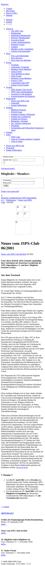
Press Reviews (16, 58)
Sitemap (9, 15)
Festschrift (15, 103)
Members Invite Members (21, 69)
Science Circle (16, 80)
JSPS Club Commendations (22, 92)
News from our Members (21, 60)
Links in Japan (16, 141)
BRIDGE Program (18, 110)
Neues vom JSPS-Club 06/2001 (13, 254)
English (9, 22)
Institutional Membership (21, 35)
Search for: (7, 160)
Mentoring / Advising (19, 121)
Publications (11, 99)
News (8, 53)
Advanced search (8, 168)
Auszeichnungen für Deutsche (23, 96)
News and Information (20, 56)
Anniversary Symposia (20, 67)
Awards (9, 87)
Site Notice (10, 11)
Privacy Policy (12, 13)
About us (9, 29)
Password (7, 183)
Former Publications (19, 105)
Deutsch (9, 20)
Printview (5, 4)
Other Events (16, 76)
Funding (9, 108)
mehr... (3, 524)
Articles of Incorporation (20, 51)
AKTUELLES (7, 513)
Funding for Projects (19, 119)
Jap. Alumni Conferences (21, 123)
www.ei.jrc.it (22, 467)
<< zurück (5, 507)
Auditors (14, 47)
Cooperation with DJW (20, 83)
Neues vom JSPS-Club (20, 101)
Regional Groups (17, 44)
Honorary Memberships (20, 38)
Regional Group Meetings (21, 78)
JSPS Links (15, 137)
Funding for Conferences (21, 117)
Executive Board (17, 40)
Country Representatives (20, 42)
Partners (9, 132)
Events (8, 62)
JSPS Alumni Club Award (21, 90)
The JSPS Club (17, 31)
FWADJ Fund (16, 112)
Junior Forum (16, 71)
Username (7, 180)
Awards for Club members (21, 94)
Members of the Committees (22, 49)
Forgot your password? (10, 191)
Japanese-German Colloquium (23, 114)
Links (8, 135)
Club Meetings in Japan (20, 74)
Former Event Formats (20, 85)
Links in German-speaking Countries (25, 139)
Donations (15, 126)
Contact (9, 9)
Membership (16, 33)
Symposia (15, 65)
